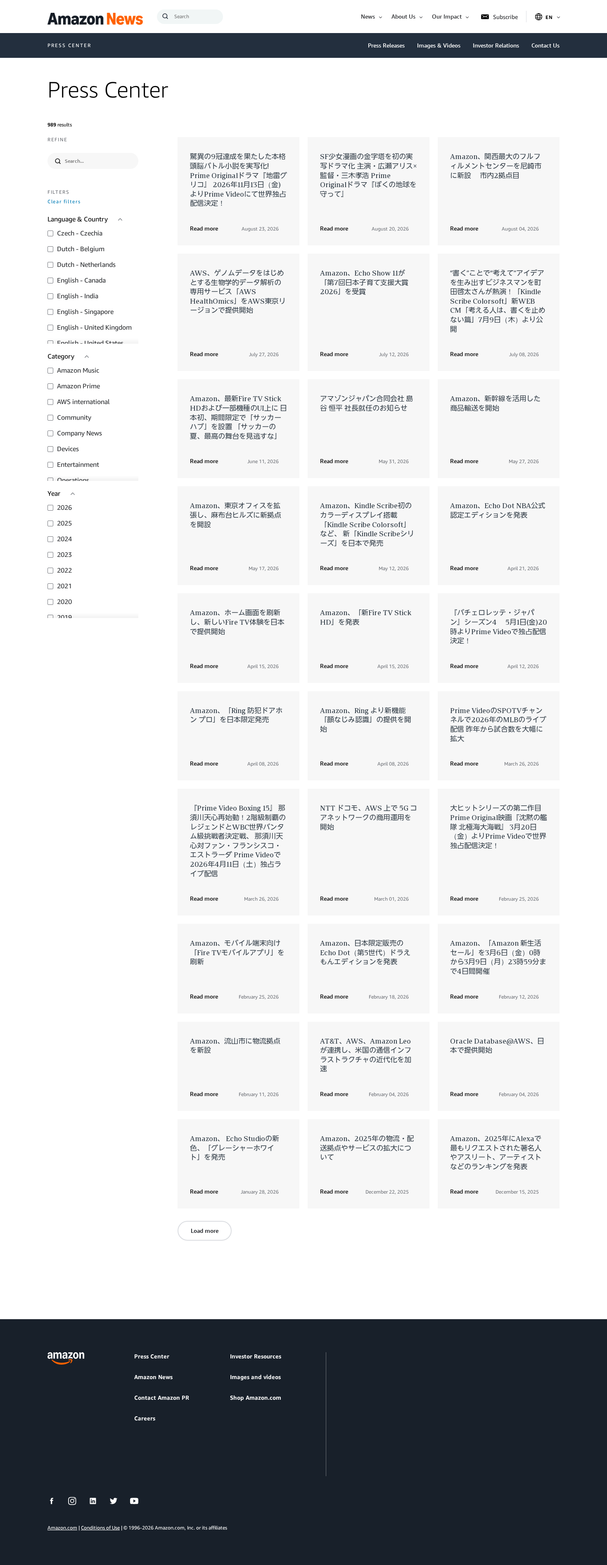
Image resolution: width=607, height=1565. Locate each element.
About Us (403, 16)
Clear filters (64, 202)
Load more (204, 1230)
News (368, 16)
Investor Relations (496, 45)
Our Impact (447, 16)
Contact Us (545, 45)
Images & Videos (438, 45)
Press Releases (386, 45)
